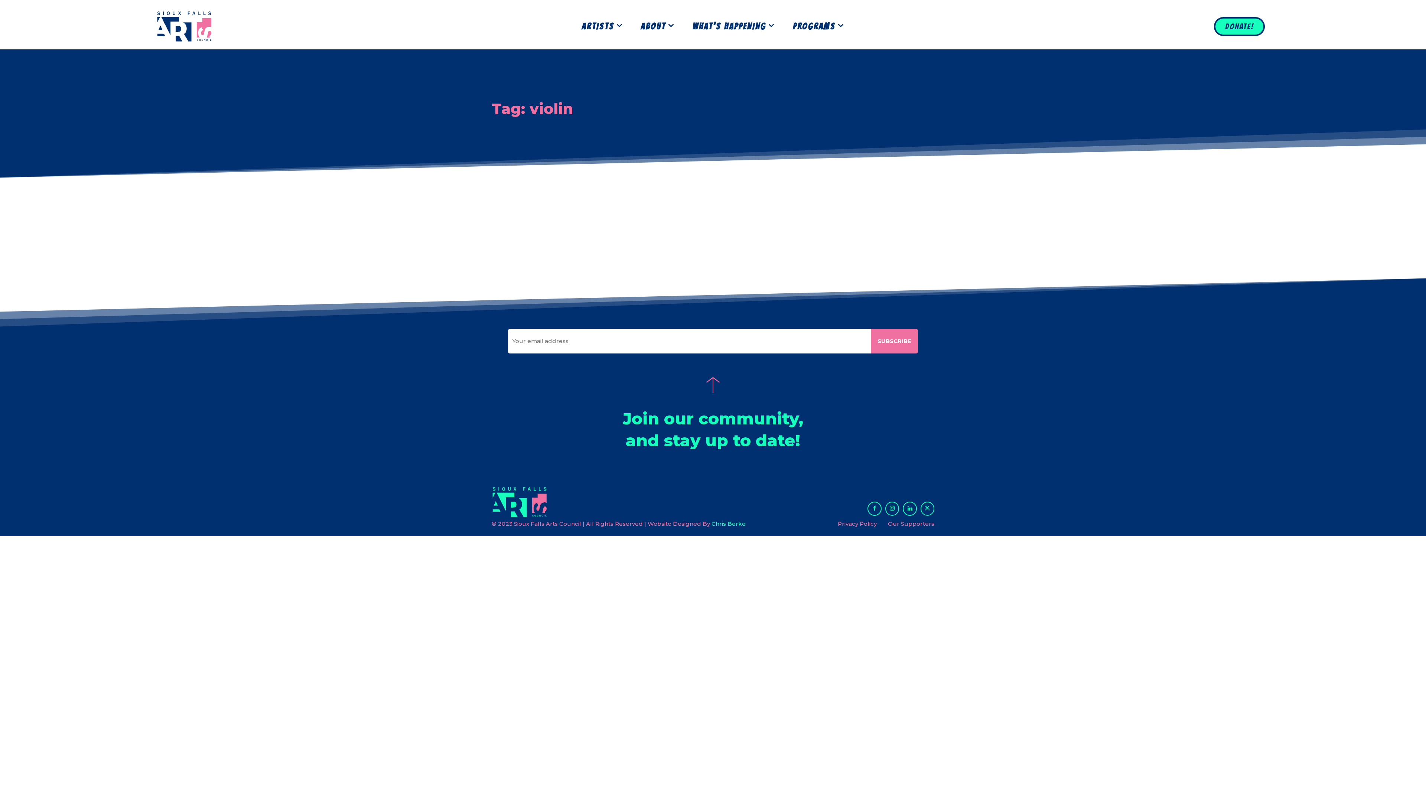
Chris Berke (729, 523)
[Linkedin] (910, 509)
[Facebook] (874, 509)
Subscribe (894, 341)
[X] (928, 509)
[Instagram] (892, 509)
